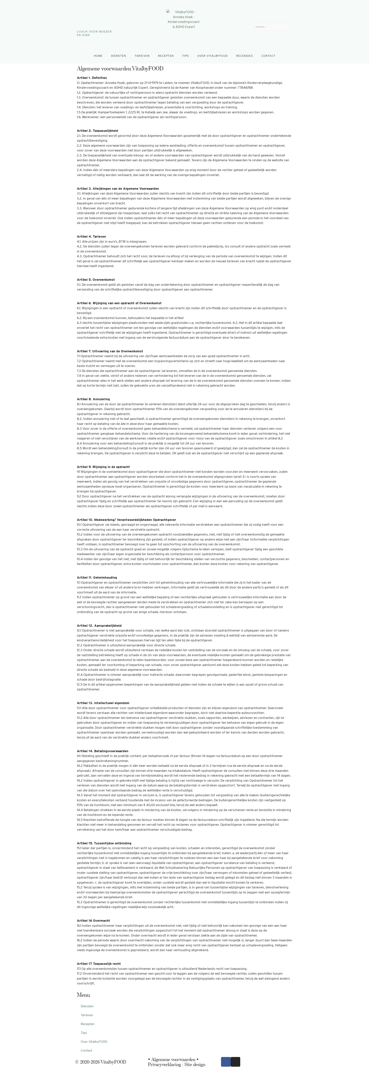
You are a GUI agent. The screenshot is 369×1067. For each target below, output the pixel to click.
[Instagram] (84, 19)
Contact (268, 56)
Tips (185, 56)
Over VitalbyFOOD (212, 56)
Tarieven (142, 56)
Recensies (244, 56)
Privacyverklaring (164, 1064)
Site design (194, 1064)
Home (98, 56)
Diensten (118, 56)
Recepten (166, 56)
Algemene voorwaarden (173, 1059)
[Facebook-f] (79, 19)
